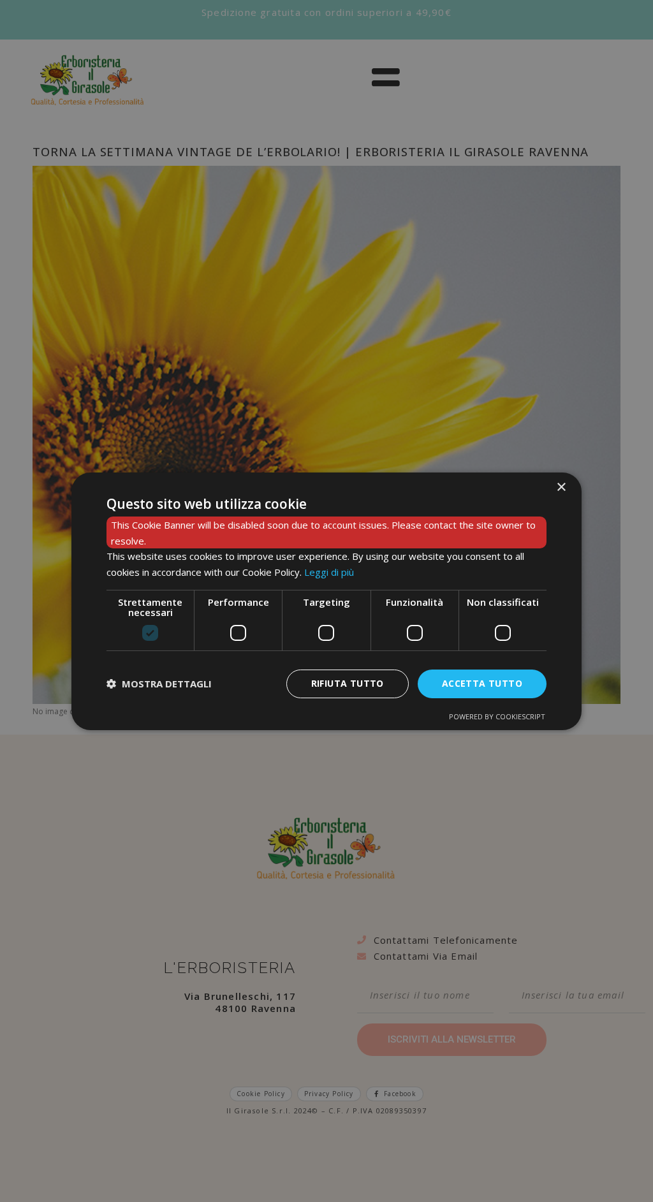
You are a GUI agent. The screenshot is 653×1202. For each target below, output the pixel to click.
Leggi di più (329, 572)
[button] (159, 684)
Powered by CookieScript (497, 716)
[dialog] (326, 600)
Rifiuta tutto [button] (347, 683)
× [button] (561, 487)
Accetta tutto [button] (482, 683)
